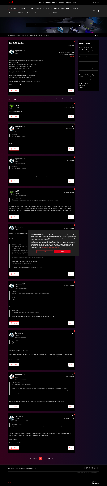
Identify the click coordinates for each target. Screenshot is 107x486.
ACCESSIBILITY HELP (31, 468)
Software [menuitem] (31, 8)
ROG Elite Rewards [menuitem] (57, 12)
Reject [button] (44, 251)
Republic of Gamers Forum (14, 35)
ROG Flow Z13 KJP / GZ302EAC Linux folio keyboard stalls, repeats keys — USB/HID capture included (87, 74)
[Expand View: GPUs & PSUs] (25, 13)
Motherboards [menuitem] (11, 12)
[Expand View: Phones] (77, 8)
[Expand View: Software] (34, 8)
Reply (70, 90)
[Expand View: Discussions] (43, 8)
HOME (16, 468)
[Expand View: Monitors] (32, 13)
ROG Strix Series (83, 52)
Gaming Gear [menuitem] (38, 12)
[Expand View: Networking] (51, 13)
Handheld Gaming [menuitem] (65, 8)
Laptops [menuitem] (55, 8)
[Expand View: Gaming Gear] (42, 13)
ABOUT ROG (11, 468)
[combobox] (53, 25)
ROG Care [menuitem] (23, 8)
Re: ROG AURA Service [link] (44, 35)
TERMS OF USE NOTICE (62, 473)
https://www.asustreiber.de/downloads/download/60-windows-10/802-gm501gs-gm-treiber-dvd (33, 316)
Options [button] (96, 35)
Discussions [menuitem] (39, 8)
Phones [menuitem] (74, 8)
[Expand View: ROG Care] (26, 8)
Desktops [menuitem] (48, 8)
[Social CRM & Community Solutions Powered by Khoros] (95, 482)
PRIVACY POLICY (71, 473)
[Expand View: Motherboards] (15, 13)
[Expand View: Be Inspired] (18, 8)
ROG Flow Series (83, 78)
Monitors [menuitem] (29, 12)
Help (94, 10)
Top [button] (10, 482)
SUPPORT (74, 2)
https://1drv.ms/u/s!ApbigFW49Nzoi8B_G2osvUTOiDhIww (22, 75)
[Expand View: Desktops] (51, 8)
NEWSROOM (22, 468)
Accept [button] (62, 251)
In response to (20, 131)
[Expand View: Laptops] (58, 8)
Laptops (24, 35)
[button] (11, 90)
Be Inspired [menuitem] (13, 8)
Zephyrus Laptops (17, 84)
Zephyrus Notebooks (28, 84)
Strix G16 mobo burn (83, 57)
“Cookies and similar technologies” (50, 247)
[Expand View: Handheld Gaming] (70, 8)
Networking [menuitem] (47, 12)
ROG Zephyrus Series (32, 35)
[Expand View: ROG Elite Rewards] (62, 13)
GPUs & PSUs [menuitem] (21, 12)
